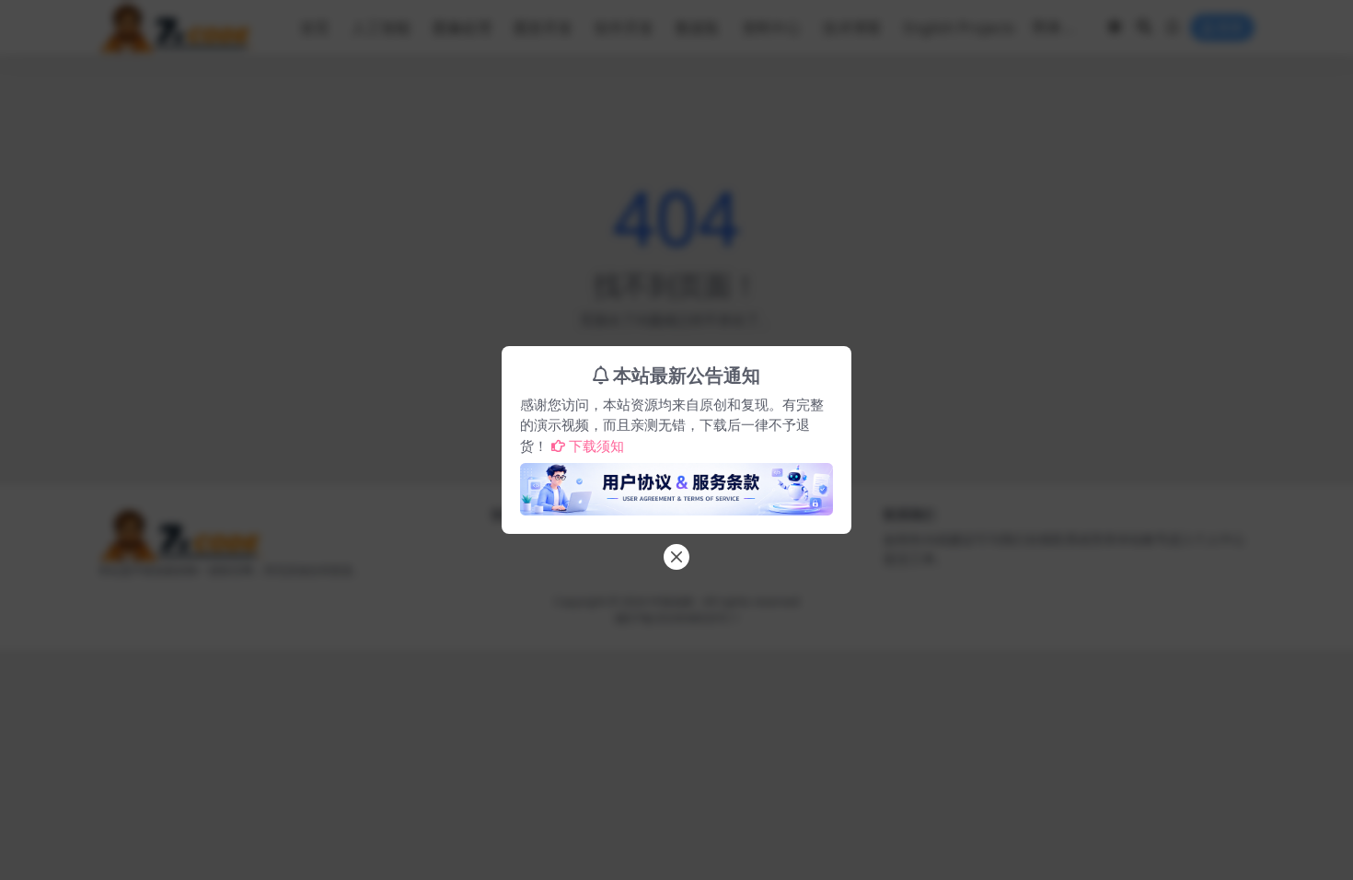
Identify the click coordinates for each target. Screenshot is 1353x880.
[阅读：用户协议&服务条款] (676, 484)
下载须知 (596, 445)
